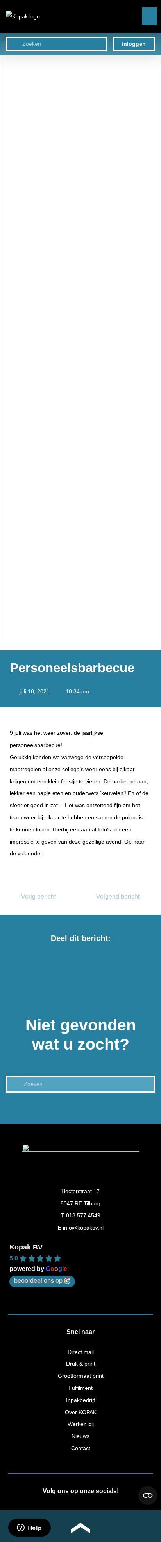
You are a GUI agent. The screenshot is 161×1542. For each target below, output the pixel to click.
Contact (80, 1448)
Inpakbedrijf (80, 1400)
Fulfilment (80, 1388)
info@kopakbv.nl (83, 1227)
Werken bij (81, 1424)
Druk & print (80, 1364)
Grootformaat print (81, 1376)
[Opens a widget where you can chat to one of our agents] (29, 1528)
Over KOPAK (81, 1412)
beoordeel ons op (38, 1280)
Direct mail (81, 1352)
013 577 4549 (83, 1215)
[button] (149, 16)
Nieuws (80, 1436)
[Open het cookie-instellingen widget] (147, 1495)
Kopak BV (26, 1247)
